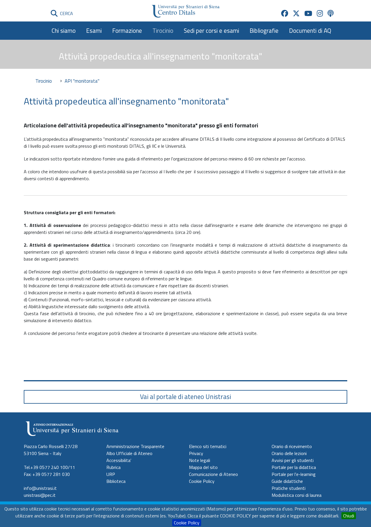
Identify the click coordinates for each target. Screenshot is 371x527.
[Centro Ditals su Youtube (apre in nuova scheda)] (308, 13)
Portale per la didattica (294, 467)
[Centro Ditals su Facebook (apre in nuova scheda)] (284, 13)
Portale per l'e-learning (294, 474)
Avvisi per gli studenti (293, 460)
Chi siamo (64, 30)
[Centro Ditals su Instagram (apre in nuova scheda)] (320, 13)
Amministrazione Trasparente (135, 446)
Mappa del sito (203, 467)
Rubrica (113, 467)
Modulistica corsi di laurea (296, 495)
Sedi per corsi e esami (211, 30)
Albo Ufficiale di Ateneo (129, 453)
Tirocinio (162, 30)
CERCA (65, 13)
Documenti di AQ (310, 30)
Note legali (199, 460)
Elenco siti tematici (207, 446)
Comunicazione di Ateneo (213, 474)
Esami (94, 30)
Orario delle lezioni (289, 453)
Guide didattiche (287, 481)
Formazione (127, 30)
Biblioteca (116, 481)
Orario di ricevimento (292, 446)
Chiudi (348, 515)
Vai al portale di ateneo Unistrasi (185, 397)
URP (110, 474)
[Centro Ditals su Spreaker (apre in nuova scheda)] (331, 13)
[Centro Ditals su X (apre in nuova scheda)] (296, 13)
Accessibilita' (118, 460)
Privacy (196, 453)
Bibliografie (264, 30)
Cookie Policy (186, 522)
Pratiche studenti (288, 488)
